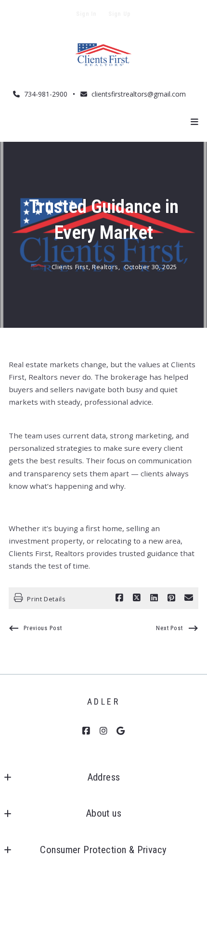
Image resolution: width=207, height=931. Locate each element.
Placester (130, 919)
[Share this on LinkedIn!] (154, 598)
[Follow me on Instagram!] (103, 731)
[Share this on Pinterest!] (171, 598)
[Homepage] (103, 56)
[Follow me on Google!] (120, 731)
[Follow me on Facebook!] (86, 731)
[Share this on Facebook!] (119, 598)
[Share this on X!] (136, 598)
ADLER (103, 701)
